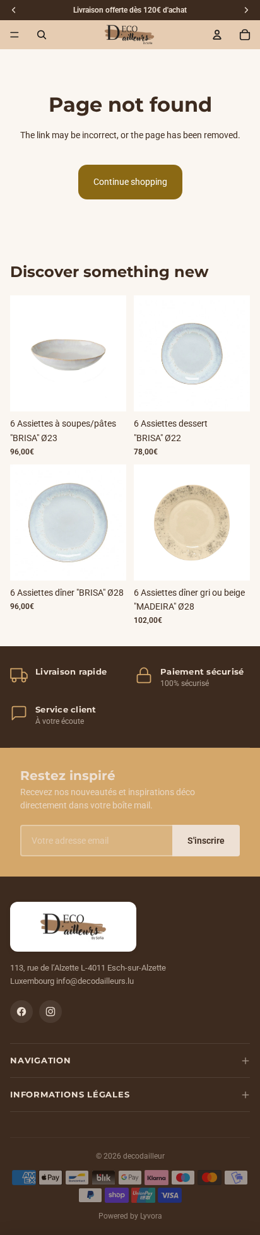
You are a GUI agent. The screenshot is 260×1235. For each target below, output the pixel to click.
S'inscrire (206, 841)
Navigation (40, 1060)
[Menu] (14, 34)
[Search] (42, 35)
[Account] (217, 35)
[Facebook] (21, 1011)
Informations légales (70, 1094)
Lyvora (151, 1216)
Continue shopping (130, 182)
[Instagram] (50, 1011)
